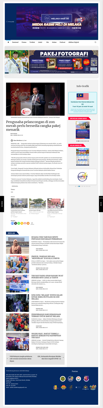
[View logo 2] (77, 187)
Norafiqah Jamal (39, 308)
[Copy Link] (21, 223)
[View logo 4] (80, 187)
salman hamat (39, 326)
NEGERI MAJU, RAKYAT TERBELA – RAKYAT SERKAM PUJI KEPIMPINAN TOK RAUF (46, 336)
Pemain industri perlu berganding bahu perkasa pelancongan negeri (18, 210)
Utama (24, 42)
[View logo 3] (79, 187)
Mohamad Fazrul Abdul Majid (42, 268)
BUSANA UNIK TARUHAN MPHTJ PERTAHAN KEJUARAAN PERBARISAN (46, 238)
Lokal (40, 42)
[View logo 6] (84, 187)
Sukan (54, 42)
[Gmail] (25, 223)
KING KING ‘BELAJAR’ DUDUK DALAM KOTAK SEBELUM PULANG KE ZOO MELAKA (46, 297)
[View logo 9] (89, 187)
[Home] (8, 42)
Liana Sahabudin (39, 248)
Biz (47, 42)
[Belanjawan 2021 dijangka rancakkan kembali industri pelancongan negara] (55, 203)
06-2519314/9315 (13, 383)
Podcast (62, 42)
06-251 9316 (12, 385)
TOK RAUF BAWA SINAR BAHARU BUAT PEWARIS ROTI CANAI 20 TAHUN (47, 277)
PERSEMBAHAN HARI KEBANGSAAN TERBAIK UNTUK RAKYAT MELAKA (46, 315)
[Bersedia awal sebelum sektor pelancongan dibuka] (37, 203)
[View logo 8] (87, 187)
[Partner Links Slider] (82, 178)
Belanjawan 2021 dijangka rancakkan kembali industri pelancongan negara (55, 210)
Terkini (32, 42)
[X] (15, 223)
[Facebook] (12, 223)
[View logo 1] (75, 187)
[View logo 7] (86, 187)
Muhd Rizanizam (13, 133)
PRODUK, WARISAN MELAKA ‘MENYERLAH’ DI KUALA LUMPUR (45, 257)
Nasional (15, 42)
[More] (28, 223)
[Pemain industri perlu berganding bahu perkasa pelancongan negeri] (19, 203)
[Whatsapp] (18, 223)
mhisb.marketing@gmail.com (18, 387)
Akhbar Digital (73, 42)
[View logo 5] (82, 187)
